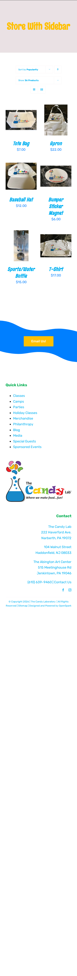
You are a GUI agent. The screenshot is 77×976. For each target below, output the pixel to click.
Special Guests (24, 441)
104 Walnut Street (57, 547)
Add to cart (21, 116)
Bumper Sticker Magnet (55, 206)
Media (17, 435)
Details (15, 125)
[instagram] (69, 589)
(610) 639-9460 (39, 582)
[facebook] (63, 589)
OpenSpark (65, 605)
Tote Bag (21, 143)
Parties (18, 407)
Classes (19, 396)
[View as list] (41, 89)
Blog (16, 430)
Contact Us (62, 582)
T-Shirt (56, 269)
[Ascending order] (57, 69)
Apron (56, 143)
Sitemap (22, 605)
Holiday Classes (25, 413)
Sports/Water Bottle (21, 272)
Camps (18, 401)
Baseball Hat (21, 199)
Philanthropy (23, 424)
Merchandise (23, 418)
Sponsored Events (27, 447)
